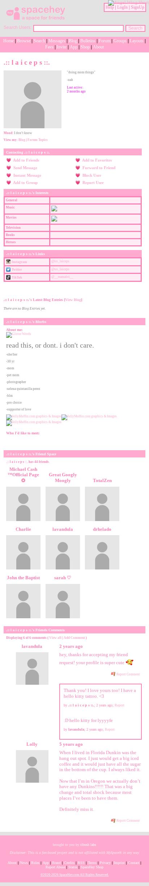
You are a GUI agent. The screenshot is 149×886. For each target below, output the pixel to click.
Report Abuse (55, 867)
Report (119, 705)
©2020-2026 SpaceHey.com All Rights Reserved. (75, 875)
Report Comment (128, 674)
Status (72, 867)
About (98, 47)
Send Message (24, 167)
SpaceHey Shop (92, 867)
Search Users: (17, 27)
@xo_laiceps (60, 261)
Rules (35, 863)
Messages (56, 40)
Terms (92, 863)
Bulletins (87, 40)
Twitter (16, 269)
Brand (56, 863)
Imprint (119, 863)
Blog (73, 40)
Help (110, 7)
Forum (104, 40)
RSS (81, 863)
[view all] (136, 453)
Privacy (105, 863)
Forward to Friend (98, 167)
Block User (91, 175)
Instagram (19, 262)
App (73, 47)
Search (135, 28)
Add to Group (25, 182)
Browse (23, 40)
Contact (133, 863)
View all (55, 638)
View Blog (73, 300)
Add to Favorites (96, 160)
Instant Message (26, 175)
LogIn (122, 7)
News (24, 863)
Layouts (137, 40)
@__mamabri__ (62, 277)
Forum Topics (37, 140)
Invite (62, 47)
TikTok (16, 277)
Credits (69, 863)
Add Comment (74, 638)
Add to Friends (25, 160)
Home (8, 40)
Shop (85, 47)
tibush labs (88, 845)
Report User (92, 182)
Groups (120, 40)
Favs (49, 47)
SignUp (137, 7)
